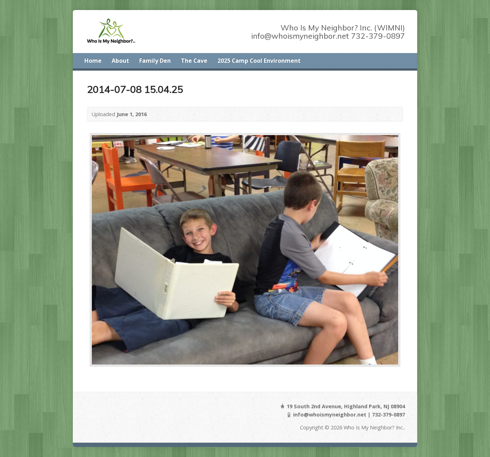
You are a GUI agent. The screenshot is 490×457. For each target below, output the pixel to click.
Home (93, 61)
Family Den (155, 61)
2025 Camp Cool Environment (259, 61)
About (120, 61)
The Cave (194, 61)
